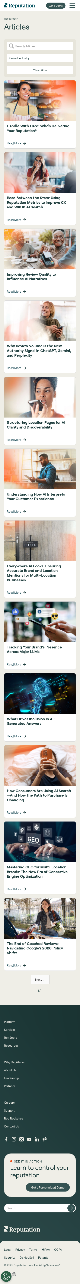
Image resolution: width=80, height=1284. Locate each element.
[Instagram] (14, 1139)
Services (10, 1029)
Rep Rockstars (13, 1118)
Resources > (11, 18)
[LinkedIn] (37, 1139)
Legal (7, 1249)
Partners (9, 1086)
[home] (19, 5)
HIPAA (46, 1249)
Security (9, 1257)
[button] (72, 5)
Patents (43, 1257)
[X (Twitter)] (21, 1139)
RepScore (10, 1037)
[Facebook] (6, 1139)
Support (9, 1110)
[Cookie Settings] (6, 1276)
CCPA (58, 1249)
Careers (9, 1102)
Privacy (20, 1249)
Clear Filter (40, 70)
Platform (9, 1021)
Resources (11, 1045)
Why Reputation (15, 1062)
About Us (10, 1070)
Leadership (11, 1078)
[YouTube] (29, 1139)
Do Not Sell (26, 1257)
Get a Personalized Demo (47, 1187)
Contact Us (11, 1126)
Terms (33, 1249)
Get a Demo (56, 5)
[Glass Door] (44, 1139)
